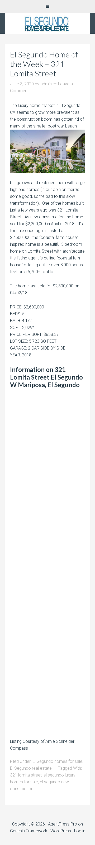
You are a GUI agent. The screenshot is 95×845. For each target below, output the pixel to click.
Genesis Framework (28, 830)
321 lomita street (26, 775)
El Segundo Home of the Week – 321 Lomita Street (44, 64)
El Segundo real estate (31, 768)
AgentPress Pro (62, 824)
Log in (79, 830)
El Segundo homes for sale (57, 761)
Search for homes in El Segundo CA (47, 23)
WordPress (60, 830)
